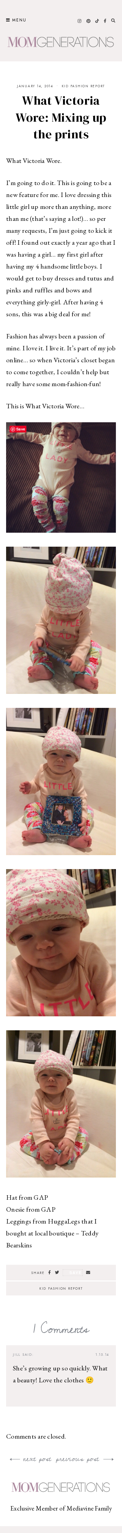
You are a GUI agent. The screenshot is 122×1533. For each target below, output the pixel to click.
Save (75, 1272)
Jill (17, 1354)
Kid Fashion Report (83, 86)
